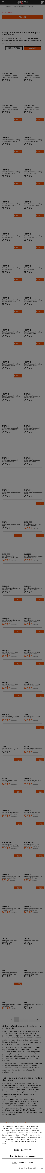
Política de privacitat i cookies (29, 1168)
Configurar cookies (22, 1162)
